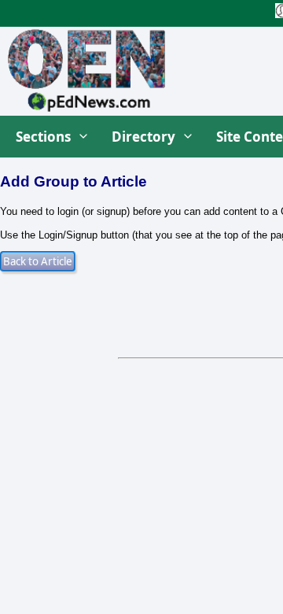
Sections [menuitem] (43, 137)
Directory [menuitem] (143, 137)
